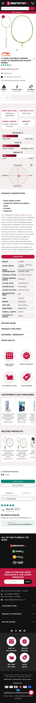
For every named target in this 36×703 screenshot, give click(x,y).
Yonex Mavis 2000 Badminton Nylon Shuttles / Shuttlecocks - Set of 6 (8, 417)
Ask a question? (18, 485)
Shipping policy (17, 683)
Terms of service (26, 679)
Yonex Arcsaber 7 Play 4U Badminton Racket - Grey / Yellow (22, 453)
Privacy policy (17, 679)
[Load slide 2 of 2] (18, 50)
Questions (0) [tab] (26, 493)
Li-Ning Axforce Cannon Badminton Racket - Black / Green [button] (19, 524)
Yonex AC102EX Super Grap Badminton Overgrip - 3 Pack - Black (22, 417)
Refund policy (8, 679)
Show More (18, 257)
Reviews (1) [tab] (9, 493)
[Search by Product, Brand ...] (32, 8)
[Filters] (3, 499)
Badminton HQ (18, 674)
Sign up (28, 581)
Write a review (18, 481)
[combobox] (18, 8)
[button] (3, 3)
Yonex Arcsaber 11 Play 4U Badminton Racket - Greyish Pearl (8, 453)
